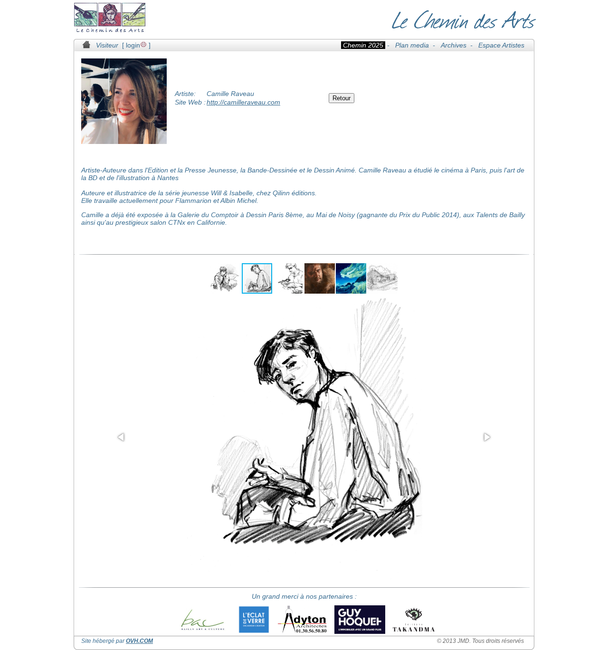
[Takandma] (414, 619)
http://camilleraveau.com (243, 102)
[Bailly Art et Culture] (201, 619)
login (133, 45)
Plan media (412, 45)
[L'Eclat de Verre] (254, 619)
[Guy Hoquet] (359, 619)
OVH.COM (139, 641)
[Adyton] (302, 619)
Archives (453, 45)
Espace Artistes (501, 45)
